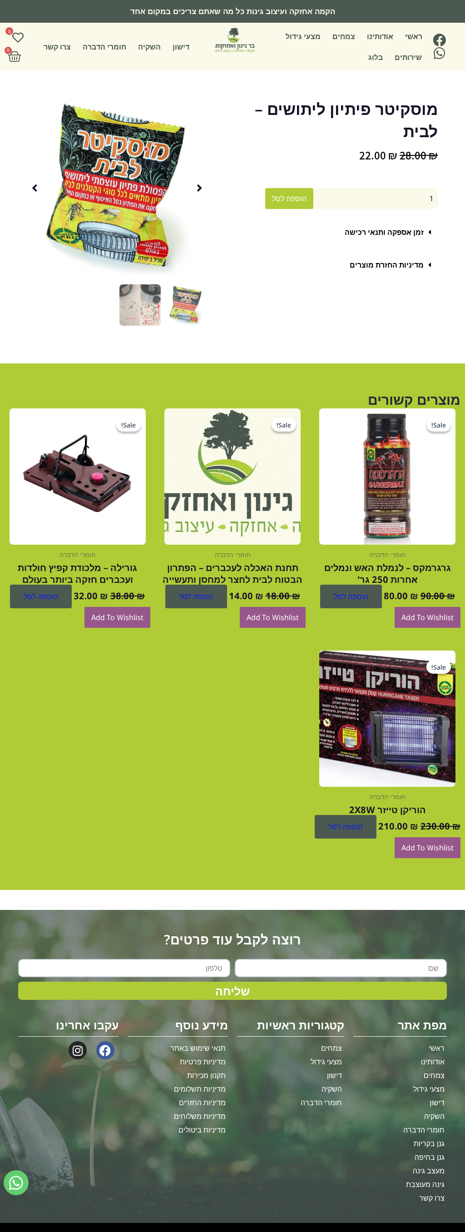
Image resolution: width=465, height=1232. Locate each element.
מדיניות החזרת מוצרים (387, 265)
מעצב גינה (429, 1171)
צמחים (343, 36)
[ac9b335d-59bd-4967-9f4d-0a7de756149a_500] (117, 188)
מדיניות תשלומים (200, 1089)
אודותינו (380, 36)
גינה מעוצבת (425, 1184)
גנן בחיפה (430, 1157)
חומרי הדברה (104, 47)
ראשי (413, 36)
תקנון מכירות (206, 1075)
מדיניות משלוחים (200, 1116)
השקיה (149, 47)
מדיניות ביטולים (202, 1130)
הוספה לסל (289, 199)
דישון (181, 47)
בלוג (375, 57)
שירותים (408, 57)
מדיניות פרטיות (203, 1062)
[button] (338, 232)
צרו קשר (57, 47)
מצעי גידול (303, 36)
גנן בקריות (429, 1143)
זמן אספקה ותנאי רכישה (384, 232)
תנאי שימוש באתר (198, 1048)
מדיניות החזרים (202, 1103)
